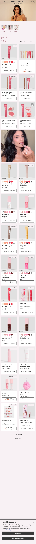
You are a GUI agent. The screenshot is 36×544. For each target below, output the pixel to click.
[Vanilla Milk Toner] (9, 355)
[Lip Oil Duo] (9, 383)
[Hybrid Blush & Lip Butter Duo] (9, 110)
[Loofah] (27, 383)
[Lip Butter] (9, 52)
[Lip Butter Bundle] (27, 52)
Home (2, 23)
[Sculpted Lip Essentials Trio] (27, 83)
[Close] (33, 522)
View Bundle (9, 98)
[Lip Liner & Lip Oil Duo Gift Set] (27, 411)
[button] (2, 2)
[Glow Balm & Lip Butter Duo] (27, 110)
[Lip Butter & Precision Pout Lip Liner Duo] (9, 83)
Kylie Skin (6, 23)
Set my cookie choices (18, 538)
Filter (31, 41)
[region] (18, 531)
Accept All (18, 533)
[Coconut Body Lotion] (27, 355)
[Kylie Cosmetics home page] (18, 2)
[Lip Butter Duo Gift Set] (27, 294)
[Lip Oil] (9, 202)
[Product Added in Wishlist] (31, 2)
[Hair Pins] (9, 411)
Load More (18, 438)
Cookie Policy (7, 530)
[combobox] (22, 41)
